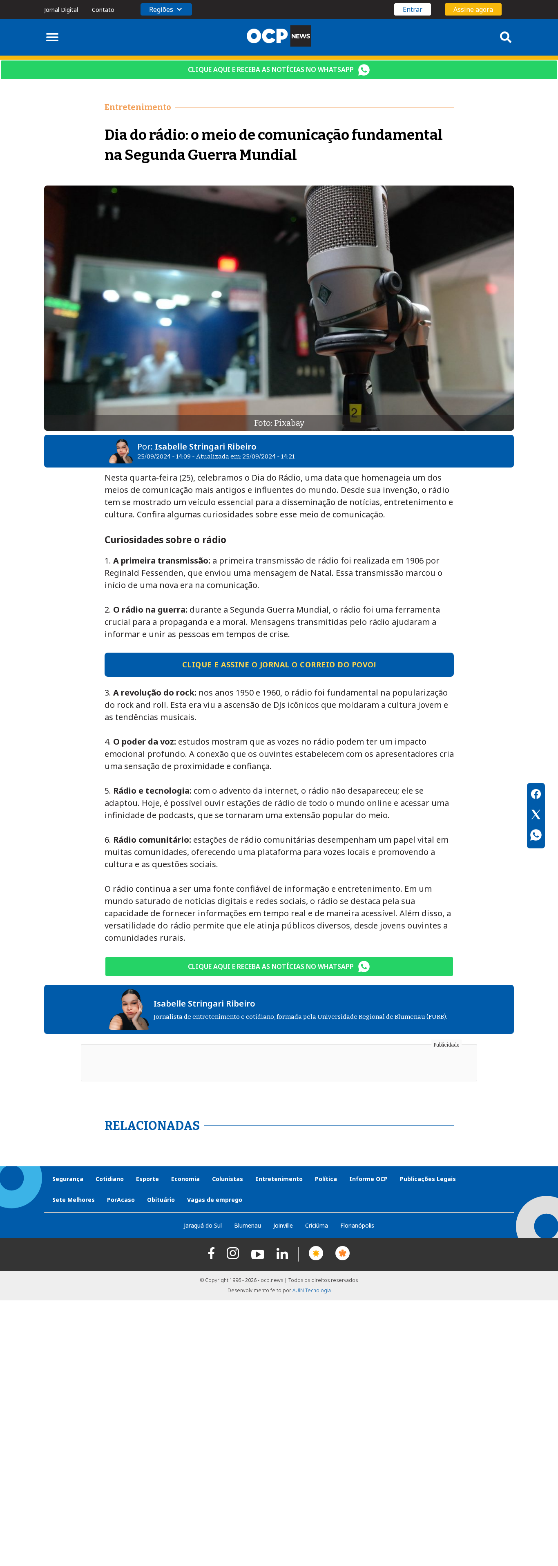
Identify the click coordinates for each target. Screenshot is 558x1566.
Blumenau (247, 1225)
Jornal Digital (61, 9)
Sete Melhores (73, 1200)
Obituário (161, 1200)
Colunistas (227, 1179)
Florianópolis (357, 1225)
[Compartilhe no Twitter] (536, 815)
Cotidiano (110, 1179)
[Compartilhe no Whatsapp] (536, 836)
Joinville (283, 1225)
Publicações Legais (428, 1179)
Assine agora (473, 9)
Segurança (67, 1179)
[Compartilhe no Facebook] (536, 795)
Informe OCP (368, 1179)
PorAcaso (121, 1200)
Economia (185, 1179)
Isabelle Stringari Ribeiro (206, 446)
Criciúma (316, 1225)
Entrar (412, 9)
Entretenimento (279, 1179)
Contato (103, 9)
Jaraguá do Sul (203, 1225)
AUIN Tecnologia (311, 1290)
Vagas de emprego (214, 1200)
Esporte (147, 1179)
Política (326, 1179)
